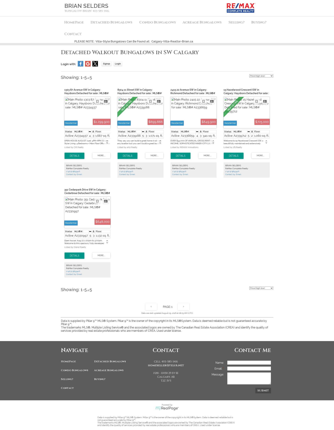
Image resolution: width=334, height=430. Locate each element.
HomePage (74, 22)
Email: (218, 368)
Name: (219, 362)
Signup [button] (106, 64)
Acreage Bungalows (202, 22)
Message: (218, 374)
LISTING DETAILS (74, 156)
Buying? (99, 379)
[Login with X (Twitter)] (95, 65)
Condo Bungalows (74, 370)
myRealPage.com (167, 408)
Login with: (68, 64)
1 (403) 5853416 (73, 171)
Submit (263, 390)
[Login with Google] (88, 65)
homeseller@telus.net (166, 365)
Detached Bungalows (110, 361)
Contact (73, 34)
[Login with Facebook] (80, 65)
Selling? (67, 379)
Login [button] (118, 64)
